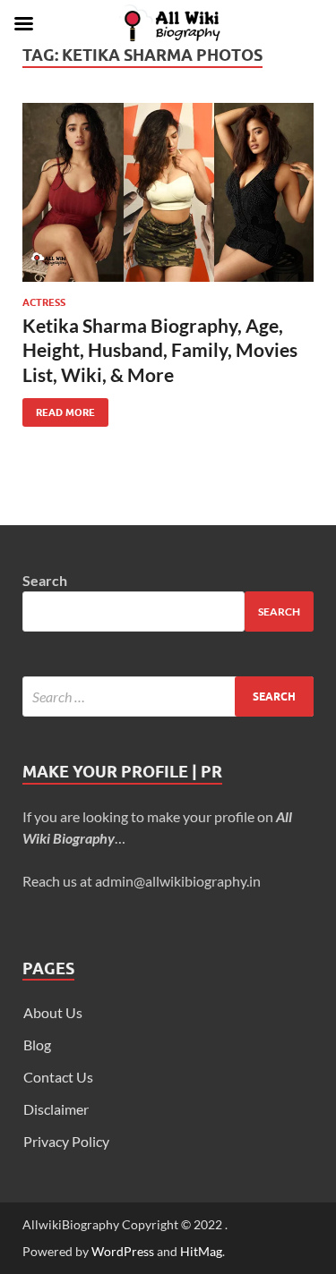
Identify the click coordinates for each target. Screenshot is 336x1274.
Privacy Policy (66, 1141)
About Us (52, 1012)
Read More (58, 408)
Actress (43, 302)
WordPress (122, 1251)
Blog (37, 1044)
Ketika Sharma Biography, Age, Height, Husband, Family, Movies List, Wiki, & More (159, 350)
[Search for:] (168, 696)
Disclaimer (56, 1108)
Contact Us (58, 1076)
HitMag (201, 1251)
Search (44, 580)
